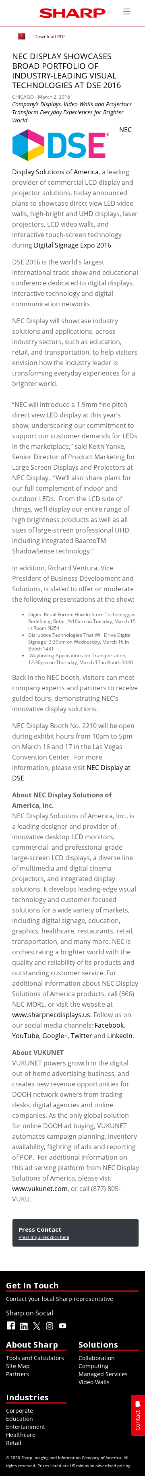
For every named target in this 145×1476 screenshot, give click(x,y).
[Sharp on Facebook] (11, 1329)
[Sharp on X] (37, 1329)
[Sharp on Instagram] (50, 1329)
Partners (17, 1374)
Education (19, 1418)
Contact (137, 1420)
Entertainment (25, 1427)
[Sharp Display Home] (72, 12)
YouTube (25, 1035)
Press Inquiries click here (44, 1237)
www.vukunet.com (40, 1188)
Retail (13, 1443)
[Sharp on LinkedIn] (24, 1329)
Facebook (109, 1025)
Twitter (81, 1035)
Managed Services (103, 1374)
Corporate (19, 1410)
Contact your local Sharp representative (59, 1299)
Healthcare (20, 1435)
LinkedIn (120, 1035)
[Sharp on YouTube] (63, 1329)
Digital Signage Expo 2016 (72, 245)
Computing (93, 1366)
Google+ (55, 1035)
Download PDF (50, 36)
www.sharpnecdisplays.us (51, 1014)
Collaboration (97, 1358)
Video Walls (94, 1382)
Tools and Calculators (35, 1358)
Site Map (18, 1366)
